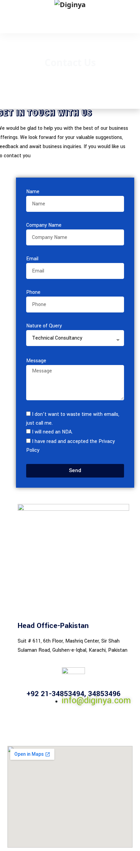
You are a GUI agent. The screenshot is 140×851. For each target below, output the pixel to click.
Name (32, 191)
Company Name (44, 225)
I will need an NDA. (52, 431)
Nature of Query (44, 325)
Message (36, 360)
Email (32, 258)
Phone (33, 292)
